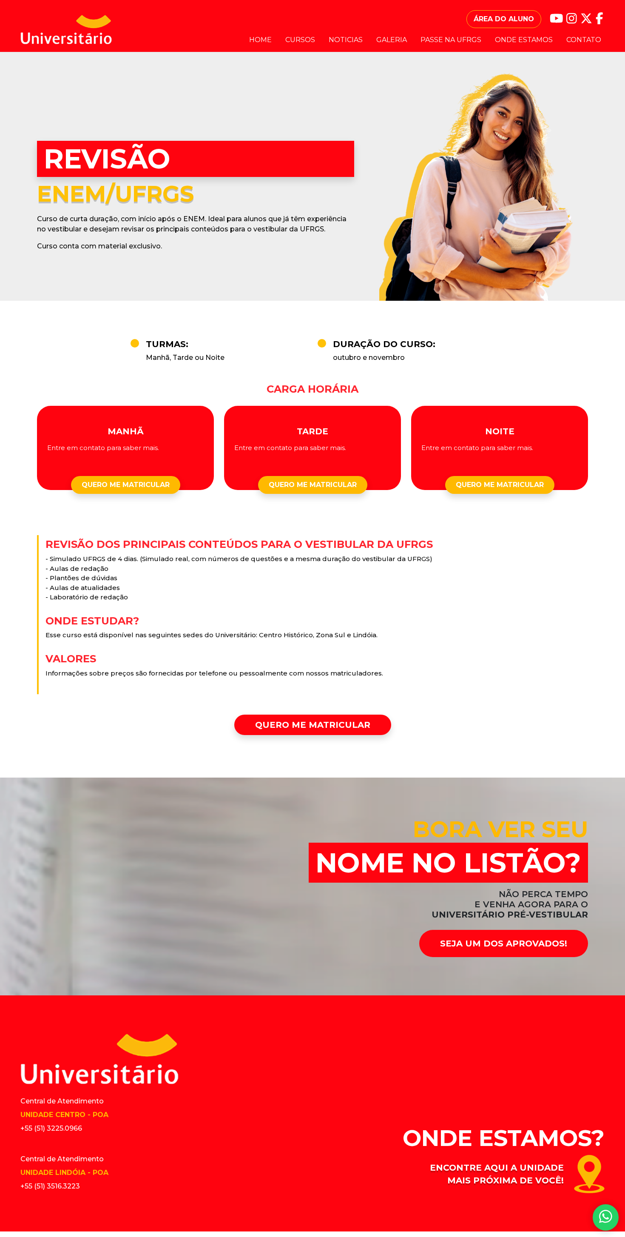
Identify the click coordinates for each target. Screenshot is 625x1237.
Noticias (346, 40)
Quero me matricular (126, 485)
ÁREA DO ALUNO (504, 19)
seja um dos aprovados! (503, 943)
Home (260, 40)
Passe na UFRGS (450, 40)
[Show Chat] (606, 1217)
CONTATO (583, 40)
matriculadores (356, 673)
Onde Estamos (524, 40)
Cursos (300, 40)
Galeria (391, 40)
